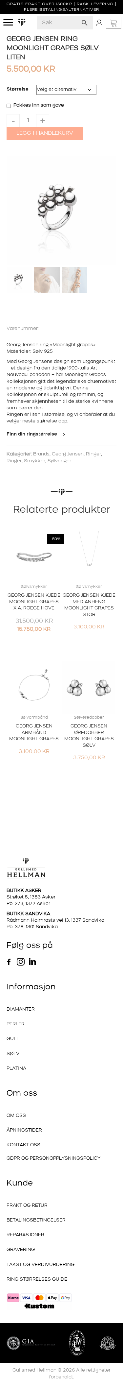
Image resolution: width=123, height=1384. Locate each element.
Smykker (34, 461)
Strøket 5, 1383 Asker (31, 897)
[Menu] (8, 22)
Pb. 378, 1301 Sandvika (32, 927)
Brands (41, 454)
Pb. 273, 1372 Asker (28, 903)
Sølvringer (59, 461)
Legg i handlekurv (44, 133)
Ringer (93, 454)
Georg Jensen (68, 454)
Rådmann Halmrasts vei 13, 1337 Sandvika (55, 920)
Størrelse (18, 89)
